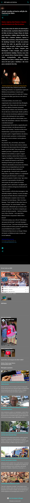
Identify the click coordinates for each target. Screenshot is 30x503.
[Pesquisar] (28, 2)
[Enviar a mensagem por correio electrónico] (2, 248)
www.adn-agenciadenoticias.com (9, 242)
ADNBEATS (4, 293)
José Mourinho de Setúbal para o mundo (10, 483)
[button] (2, 18)
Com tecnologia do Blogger (16, 498)
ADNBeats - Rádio (11, 293)
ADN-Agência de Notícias (10, 2)
